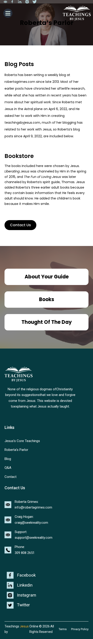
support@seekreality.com (33, 538)
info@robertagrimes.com (33, 507)
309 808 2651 (25, 553)
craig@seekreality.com (31, 523)
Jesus (24, 626)
